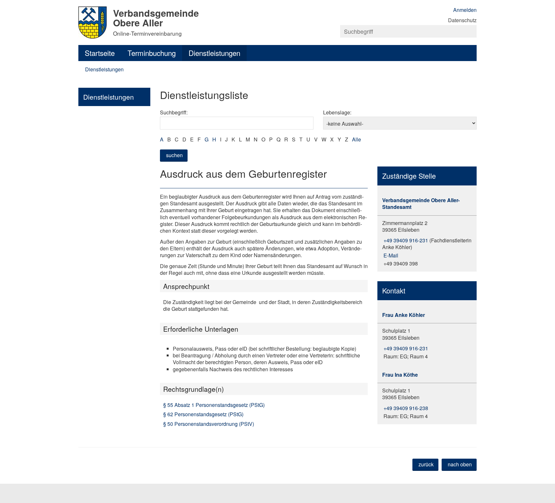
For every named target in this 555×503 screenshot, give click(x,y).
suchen (174, 155)
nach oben (460, 464)
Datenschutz (462, 20)
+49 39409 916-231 (405, 240)
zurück (426, 464)
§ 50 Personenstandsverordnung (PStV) (208, 423)
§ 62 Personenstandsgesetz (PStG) (203, 414)
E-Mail (390, 255)
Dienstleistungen (214, 53)
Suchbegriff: (174, 112)
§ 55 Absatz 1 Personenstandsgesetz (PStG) (214, 405)
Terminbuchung (152, 53)
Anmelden (465, 9)
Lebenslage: (337, 112)
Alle (356, 139)
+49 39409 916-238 (405, 408)
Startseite (100, 53)
